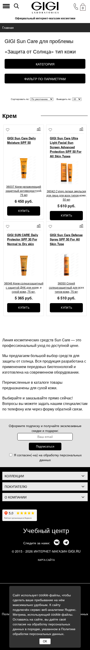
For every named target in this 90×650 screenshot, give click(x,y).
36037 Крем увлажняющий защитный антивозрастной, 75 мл (24, 190)
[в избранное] (7, 130)
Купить (23, 211)
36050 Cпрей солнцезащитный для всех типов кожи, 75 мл (66, 287)
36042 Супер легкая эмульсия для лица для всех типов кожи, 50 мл (66, 195)
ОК (45, 641)
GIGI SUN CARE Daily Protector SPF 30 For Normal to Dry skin (22, 239)
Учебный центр (46, 530)
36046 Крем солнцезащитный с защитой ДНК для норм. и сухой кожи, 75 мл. (23, 287)
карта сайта (46, 560)
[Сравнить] (39, 129)
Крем (9, 115)
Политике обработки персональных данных (44, 631)
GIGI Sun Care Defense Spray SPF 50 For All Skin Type (66, 239)
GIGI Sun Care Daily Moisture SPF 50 (21, 140)
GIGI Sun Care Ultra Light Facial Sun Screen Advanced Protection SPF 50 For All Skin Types (65, 147)
